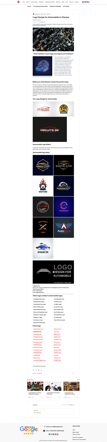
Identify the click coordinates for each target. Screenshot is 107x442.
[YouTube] (88, 2)
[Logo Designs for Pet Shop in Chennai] (53, 386)
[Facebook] (85, 2)
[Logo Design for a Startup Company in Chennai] (35, 386)
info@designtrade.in (57, 426)
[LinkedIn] (87, 2)
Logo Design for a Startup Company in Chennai (35, 393)
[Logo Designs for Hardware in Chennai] (71, 386)
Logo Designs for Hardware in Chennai (70, 393)
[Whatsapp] (84, 2)
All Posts (29, 6)
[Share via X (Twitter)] (36, 369)
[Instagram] (82, 2)
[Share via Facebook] (33, 369)
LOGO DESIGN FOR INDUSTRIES (40, 6)
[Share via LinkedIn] (38, 369)
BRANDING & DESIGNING (55, 6)
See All (78, 379)
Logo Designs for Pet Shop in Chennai (53, 393)
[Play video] (53, 272)
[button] (58, 2)
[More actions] (73, 14)
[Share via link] (41, 369)
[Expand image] (43, 109)
